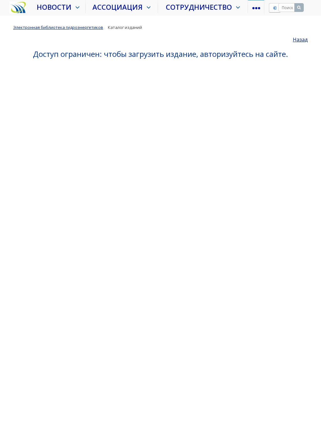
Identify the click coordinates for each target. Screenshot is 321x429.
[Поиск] (299, 7)
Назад (300, 39)
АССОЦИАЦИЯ (119, 7)
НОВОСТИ (56, 7)
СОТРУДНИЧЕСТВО (201, 7)
